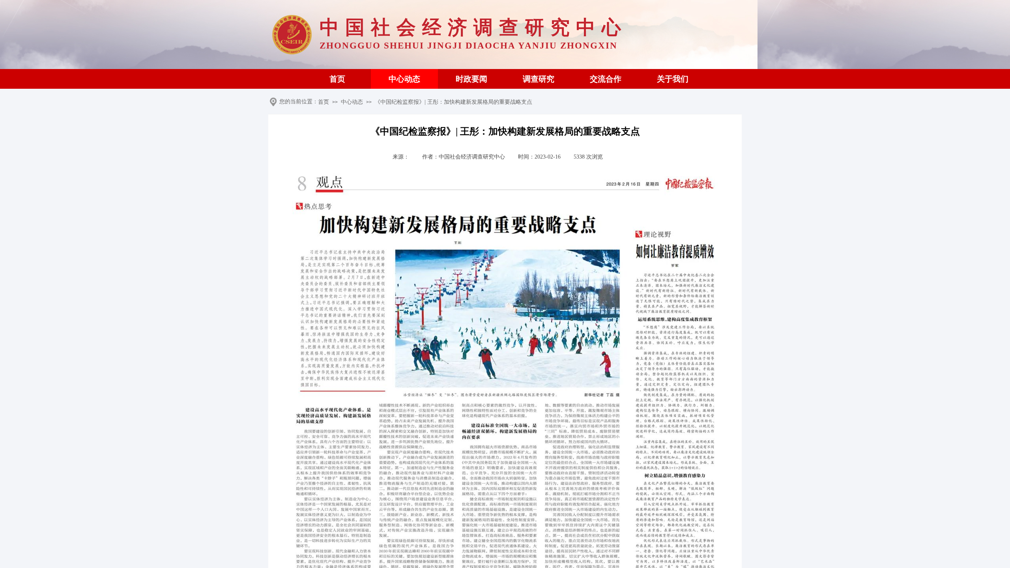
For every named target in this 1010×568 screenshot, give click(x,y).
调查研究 (538, 79)
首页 (337, 79)
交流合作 (605, 79)
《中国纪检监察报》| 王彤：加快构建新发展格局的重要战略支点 (453, 102)
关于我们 (672, 79)
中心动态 (404, 79)
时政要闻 (471, 79)
